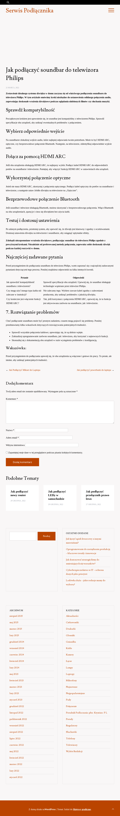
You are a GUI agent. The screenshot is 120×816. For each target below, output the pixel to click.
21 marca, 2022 (12, 88)
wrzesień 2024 (17, 648)
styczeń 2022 (16, 777)
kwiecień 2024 (17, 661)
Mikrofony (71, 680)
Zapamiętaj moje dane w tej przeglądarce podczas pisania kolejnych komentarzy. (45, 452)
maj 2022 (14, 751)
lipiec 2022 (15, 738)
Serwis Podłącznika (29, 10)
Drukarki (71, 628)
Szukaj (46, 536)
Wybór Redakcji (74, 751)
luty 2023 (14, 693)
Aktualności (72, 616)
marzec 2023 (16, 686)
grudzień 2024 (17, 641)
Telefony (70, 738)
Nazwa (10, 430)
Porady (69, 719)
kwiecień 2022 (17, 757)
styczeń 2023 (16, 699)
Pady (68, 699)
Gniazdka (71, 641)
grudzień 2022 (17, 706)
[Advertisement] (60, 38)
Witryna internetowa (15, 445)
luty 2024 (14, 667)
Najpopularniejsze (75, 693)
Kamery (70, 654)
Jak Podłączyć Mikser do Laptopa (24, 370)
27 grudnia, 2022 (93, 504)
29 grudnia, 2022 (18, 501)
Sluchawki (71, 732)
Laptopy (70, 674)
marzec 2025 (16, 628)
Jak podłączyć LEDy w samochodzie (57, 495)
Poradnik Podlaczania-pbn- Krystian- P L (86, 712)
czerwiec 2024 (17, 654)
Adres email (12, 437)
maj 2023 (14, 674)
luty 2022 (14, 770)
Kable (69, 648)
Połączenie (71, 706)
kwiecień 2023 (17, 680)
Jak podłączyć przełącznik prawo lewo (97, 495)
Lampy (69, 667)
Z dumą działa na (42, 809)
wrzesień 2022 (17, 725)
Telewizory (72, 745)
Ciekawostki (72, 622)
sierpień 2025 (16, 616)
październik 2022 (18, 719)
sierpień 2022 (16, 732)
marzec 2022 (16, 764)
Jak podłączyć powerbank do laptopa (94, 370)
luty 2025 (14, 635)
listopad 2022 (16, 712)
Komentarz (12, 399)
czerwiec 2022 (17, 745)
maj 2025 (14, 622)
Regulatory (71, 725)
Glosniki (70, 635)
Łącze (69, 661)
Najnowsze (71, 686)
